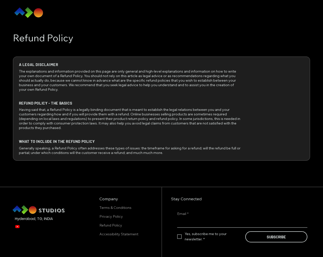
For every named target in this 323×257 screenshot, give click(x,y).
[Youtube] (17, 226)
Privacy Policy (111, 216)
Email (183, 213)
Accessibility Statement (118, 234)
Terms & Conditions (115, 207)
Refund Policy (111, 225)
